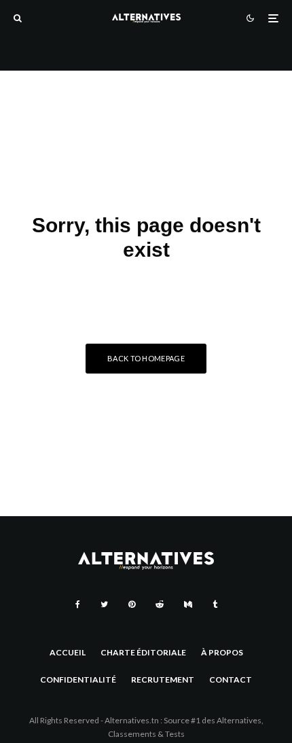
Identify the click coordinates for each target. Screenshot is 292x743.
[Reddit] (159, 604)
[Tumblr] (214, 604)
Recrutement (162, 679)
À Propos (222, 652)
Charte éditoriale (143, 652)
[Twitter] (104, 604)
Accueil (68, 652)
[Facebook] (77, 604)
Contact (230, 679)
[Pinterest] (131, 604)
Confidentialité (78, 679)
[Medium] (188, 604)
